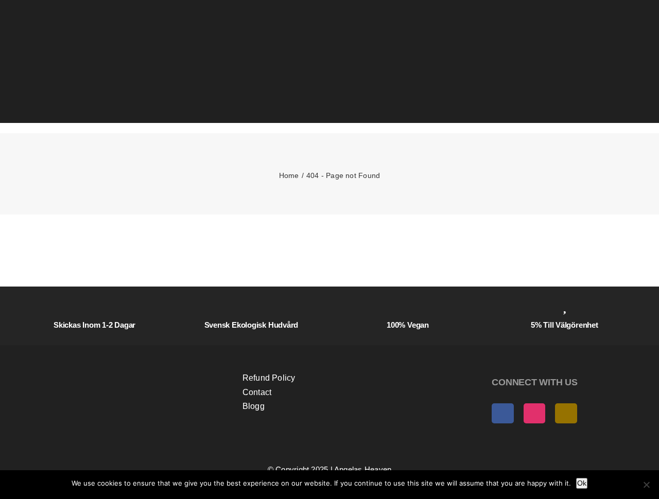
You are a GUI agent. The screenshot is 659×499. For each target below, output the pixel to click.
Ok (581, 483)
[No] (646, 484)
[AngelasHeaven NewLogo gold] (120, 354)
